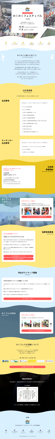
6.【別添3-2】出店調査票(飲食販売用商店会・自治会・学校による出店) (34, 120)
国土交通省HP (27, 385)
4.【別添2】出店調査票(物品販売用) (28, 115)
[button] (6, 44)
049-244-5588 (10, 181)
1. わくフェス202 (25, 106)
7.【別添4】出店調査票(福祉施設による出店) (29, 123)
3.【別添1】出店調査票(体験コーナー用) (29, 112)
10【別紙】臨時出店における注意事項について (30, 131)
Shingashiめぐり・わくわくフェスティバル (29, 436)
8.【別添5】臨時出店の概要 (26, 126)
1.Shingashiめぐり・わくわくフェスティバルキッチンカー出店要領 (33, 146)
